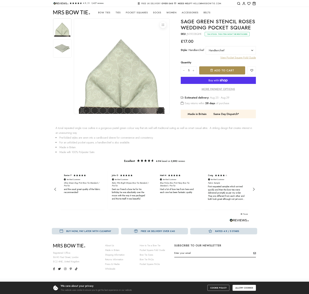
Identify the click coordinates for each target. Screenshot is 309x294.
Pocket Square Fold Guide (152, 250)
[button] (55, 189)
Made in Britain (112, 250)
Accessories (190, 12)
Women (171, 12)
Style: (192, 50)
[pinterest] (71, 269)
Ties (118, 12)
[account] (244, 3)
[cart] (254, 3)
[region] (155, 189)
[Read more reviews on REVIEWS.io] (239, 221)
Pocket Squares (137, 12)
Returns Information (114, 259)
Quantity (186, 62)
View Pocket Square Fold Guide (238, 57)
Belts (207, 12)
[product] (163, 25)
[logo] (71, 12)
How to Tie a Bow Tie (150, 245)
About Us (109, 245)
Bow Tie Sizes (146, 255)
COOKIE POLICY (218, 287)
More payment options (218, 89)
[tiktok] (76, 269)
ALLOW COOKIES (244, 287)
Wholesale (110, 269)
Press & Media (112, 264)
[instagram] (65, 269)
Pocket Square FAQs (150, 264)
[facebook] (54, 269)
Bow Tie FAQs (147, 259)
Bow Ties (104, 12)
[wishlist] (249, 3)
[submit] (253, 253)
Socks (157, 12)
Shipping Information (115, 255)
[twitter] (59, 269)
